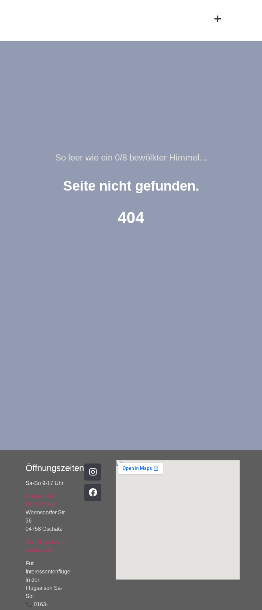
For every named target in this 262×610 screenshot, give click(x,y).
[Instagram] (92, 472)
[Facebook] (92, 492)
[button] (217, 19)
